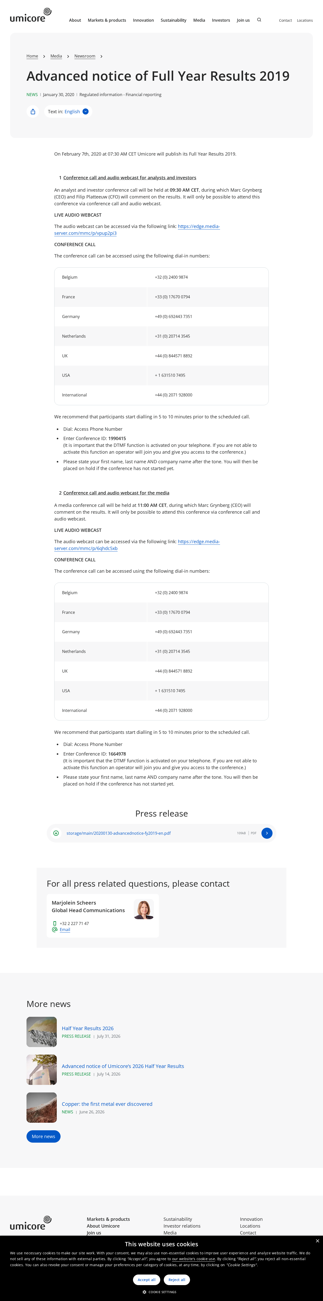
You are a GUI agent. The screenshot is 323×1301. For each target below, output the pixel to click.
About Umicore (103, 1226)
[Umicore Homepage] (46, 1223)
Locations (305, 20)
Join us (94, 1233)
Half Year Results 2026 (88, 1028)
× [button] (317, 1241)
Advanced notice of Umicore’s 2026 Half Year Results (123, 1066)
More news (43, 1136)
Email (65, 929)
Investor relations (182, 1226)
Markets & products (108, 1219)
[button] (161, 1292)
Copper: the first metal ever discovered (107, 1104)
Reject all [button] (177, 1279)
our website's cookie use (193, 1258)
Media (170, 1233)
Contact (285, 20)
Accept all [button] (146, 1279)
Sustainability (178, 1219)
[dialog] (161, 1268)
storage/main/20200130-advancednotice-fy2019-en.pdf (119, 833)
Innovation (143, 20)
